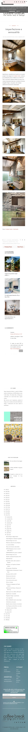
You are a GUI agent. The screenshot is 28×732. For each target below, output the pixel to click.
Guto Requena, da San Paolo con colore (14, 605)
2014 (6, 513)
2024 (6, 493)
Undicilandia (15, 229)
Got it (18, 11)
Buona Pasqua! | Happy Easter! (12, 536)
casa (17, 241)
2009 (6, 619)
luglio (8, 526)
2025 (6, 491)
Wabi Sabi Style (9, 558)
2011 (6, 615)
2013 (6, 515)
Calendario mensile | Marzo (11, 608)
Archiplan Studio (16, 76)
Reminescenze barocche (11, 576)
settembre (8, 522)
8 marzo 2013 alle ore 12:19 (16, 334)
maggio (8, 530)
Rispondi (21, 350)
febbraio (8, 609)
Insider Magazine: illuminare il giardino (14, 538)
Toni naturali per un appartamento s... (10, 317)
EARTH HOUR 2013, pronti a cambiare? (14, 552)
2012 (6, 613)
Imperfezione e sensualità (11, 593)
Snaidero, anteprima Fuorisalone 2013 (13, 556)
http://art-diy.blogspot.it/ (15, 348)
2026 (6, 489)
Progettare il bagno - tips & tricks (12, 595)
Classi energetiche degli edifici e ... (11, 274)
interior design (9, 243)
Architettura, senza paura (11, 601)
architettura (11, 241)
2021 (6, 499)
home (17, 669)
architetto (5, 241)
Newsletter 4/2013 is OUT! (11, 574)
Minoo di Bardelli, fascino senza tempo (13, 599)
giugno (8, 528)
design (4, 243)
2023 (6, 495)
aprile (8, 532)
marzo (8, 534)
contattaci (18, 676)
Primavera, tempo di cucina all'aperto (13, 542)
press (17, 675)
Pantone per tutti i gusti (10, 578)
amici (17, 678)
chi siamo (18, 671)
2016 (6, 509)
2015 (6, 511)
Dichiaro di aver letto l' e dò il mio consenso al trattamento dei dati (13, 703)
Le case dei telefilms (10, 544)
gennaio (8, 611)
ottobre (8, 520)
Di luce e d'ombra (9, 582)
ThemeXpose (5, 721)
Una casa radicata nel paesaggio (16, 461)
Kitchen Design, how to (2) (11, 540)
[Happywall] (13, 442)
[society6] (13, 421)
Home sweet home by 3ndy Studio (12, 546)
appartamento (15, 240)
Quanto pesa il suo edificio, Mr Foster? (13, 591)
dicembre (8, 517)
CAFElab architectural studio (11, 36)
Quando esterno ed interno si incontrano (14, 603)
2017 (6, 507)
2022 (6, 497)
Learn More (12, 11)
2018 (6, 505)
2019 (6, 503)
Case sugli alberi (9, 597)
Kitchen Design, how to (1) (11, 554)
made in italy (17, 243)
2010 (6, 617)
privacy (17, 682)
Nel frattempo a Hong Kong (11, 568)
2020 (6, 501)
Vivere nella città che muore (11, 580)
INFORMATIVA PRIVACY (16, 702)
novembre (8, 519)
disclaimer (18, 680)
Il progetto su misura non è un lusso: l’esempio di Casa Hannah (16, 476)
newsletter (18, 673)
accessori (14, 25)
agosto (8, 524)
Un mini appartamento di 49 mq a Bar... (12, 296)
